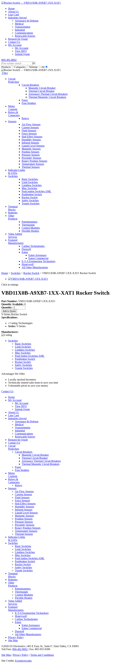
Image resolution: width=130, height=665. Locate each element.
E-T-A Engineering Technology (39, 261)
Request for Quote (18, 39)
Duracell (26, 249)
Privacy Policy (16, 637)
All (43, 67)
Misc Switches (29, 188)
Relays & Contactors (14, 114)
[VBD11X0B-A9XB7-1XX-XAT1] (28, 278)
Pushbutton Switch (32, 194)
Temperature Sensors (33, 164)
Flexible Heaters (30, 230)
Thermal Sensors (31, 167)
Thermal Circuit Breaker (41, 91)
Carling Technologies (33, 246)
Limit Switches (30, 182)
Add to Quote (9, 311)
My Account (14, 45)
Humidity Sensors (31, 139)
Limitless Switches (32, 185)
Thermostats (28, 224)
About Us (13, 11)
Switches (13, 176)
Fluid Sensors (29, 130)
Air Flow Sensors (31, 124)
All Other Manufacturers (35, 267)
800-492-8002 (9, 59)
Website (33, 67)
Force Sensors (29, 133)
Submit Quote (22, 54)
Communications (24, 32)
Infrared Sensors (30, 142)
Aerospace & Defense (26, 20)
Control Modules (31, 227)
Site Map (13, 640)
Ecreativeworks (23, 660)
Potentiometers (29, 221)
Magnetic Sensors (31, 148)
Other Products (12, 217)
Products (6, 67)
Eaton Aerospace (37, 255)
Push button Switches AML (36, 191)
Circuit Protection (13, 80)
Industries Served (17, 17)
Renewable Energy (25, 35)
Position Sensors (30, 151)
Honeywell (28, 264)
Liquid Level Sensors (33, 145)
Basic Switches (30, 179)
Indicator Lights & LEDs (16, 172)
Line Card (13, 14)
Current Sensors (30, 127)
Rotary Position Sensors (34, 160)
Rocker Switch (30, 197)
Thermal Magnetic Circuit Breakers (47, 97)
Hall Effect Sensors (32, 136)
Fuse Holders (29, 103)
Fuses (25, 100)
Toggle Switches (30, 203)
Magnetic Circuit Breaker (42, 88)
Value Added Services (15, 235)
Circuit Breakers (30, 84)
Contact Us (14, 42)
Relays (25, 118)
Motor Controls (12, 108)
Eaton (25, 252)
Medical (19, 23)
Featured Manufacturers (16, 241)
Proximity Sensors (31, 157)
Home (11, 8)
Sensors (12, 121)
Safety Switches (30, 200)
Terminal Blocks (13, 208)
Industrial (20, 29)
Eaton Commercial (38, 258)
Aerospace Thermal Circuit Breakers (48, 94)
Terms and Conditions (42, 655)
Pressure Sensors (31, 154)
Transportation (22, 26)
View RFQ (21, 51)
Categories (20, 67)
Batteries (12, 212)
